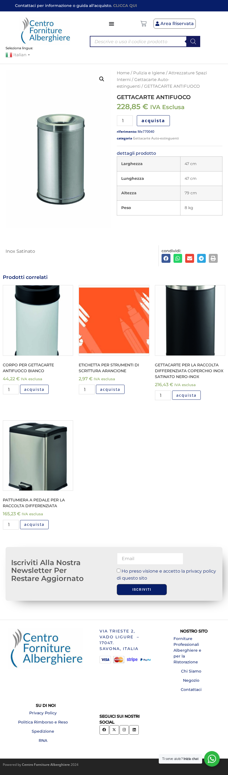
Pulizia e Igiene (149, 72)
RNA (43, 740)
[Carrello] (143, 23)
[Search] (193, 41)
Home (123, 72)
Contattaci (191, 689)
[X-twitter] (114, 730)
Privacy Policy (43, 712)
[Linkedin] (134, 730)
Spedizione (43, 731)
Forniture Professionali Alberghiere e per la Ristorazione (187, 650)
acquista (153, 120)
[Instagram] (124, 730)
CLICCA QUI (125, 5)
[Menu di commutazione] (112, 23)
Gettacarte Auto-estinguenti (156, 138)
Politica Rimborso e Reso (43, 722)
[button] (102, 79)
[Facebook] (104, 730)
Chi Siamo (191, 671)
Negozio (191, 680)
